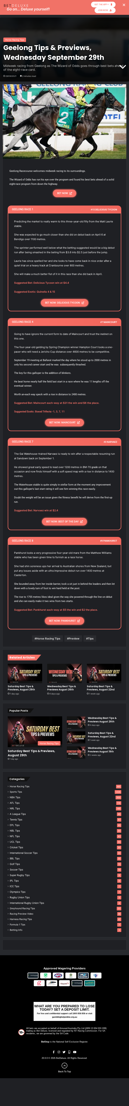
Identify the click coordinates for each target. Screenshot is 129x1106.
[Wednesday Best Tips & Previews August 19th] (76, 752)
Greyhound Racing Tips (22, 908)
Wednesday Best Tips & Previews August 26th (61, 688)
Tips (91, 638)
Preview (74, 638)
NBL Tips (15, 830)
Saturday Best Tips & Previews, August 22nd (101, 688)
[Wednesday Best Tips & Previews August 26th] (64, 673)
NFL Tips (15, 836)
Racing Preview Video (21, 913)
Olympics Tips (17, 891)
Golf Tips (15, 864)
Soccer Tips (16, 869)
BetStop (45, 1041)
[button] (124, 5)
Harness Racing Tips (21, 919)
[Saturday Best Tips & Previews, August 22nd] (104, 673)
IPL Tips (14, 880)
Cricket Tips (16, 847)
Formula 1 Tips (17, 924)
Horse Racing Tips (14, 39)
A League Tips (18, 814)
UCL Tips (15, 841)
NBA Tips (15, 797)
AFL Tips (14, 802)
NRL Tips (15, 808)
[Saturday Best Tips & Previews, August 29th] (25, 673)
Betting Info (16, 930)
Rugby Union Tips (20, 897)
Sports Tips (16, 791)
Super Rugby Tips (20, 875)
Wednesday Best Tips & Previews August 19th (102, 749)
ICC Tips (14, 886)
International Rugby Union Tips (27, 902)
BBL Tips (14, 858)
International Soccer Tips (23, 852)
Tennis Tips (16, 819)
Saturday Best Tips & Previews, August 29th (21, 688)
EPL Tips (14, 825)
